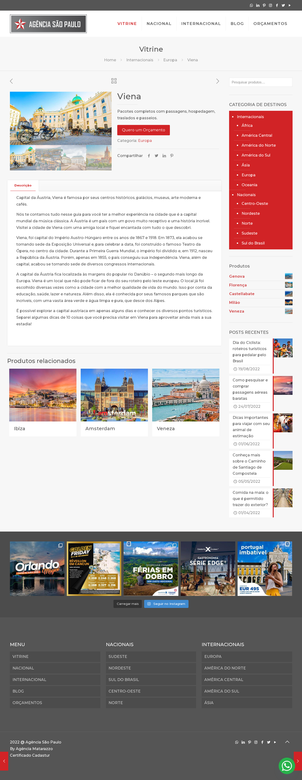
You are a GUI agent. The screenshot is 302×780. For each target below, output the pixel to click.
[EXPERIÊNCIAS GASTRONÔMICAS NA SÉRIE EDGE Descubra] (208, 568)
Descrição (23, 185)
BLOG (18, 691)
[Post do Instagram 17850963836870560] (94, 568)
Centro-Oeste (255, 203)
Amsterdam (100, 428)
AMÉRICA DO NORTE (225, 668)
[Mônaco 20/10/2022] (4, 761)
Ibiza (19, 428)
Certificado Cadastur (30, 755)
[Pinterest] (264, 5)
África (247, 125)
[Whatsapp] (287, 766)
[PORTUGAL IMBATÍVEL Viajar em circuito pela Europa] (265, 568)
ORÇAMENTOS (27, 703)
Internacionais (139, 60)
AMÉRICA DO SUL (221, 691)
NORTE (116, 703)
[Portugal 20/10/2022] (298, 761)
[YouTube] (289, 5)
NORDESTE (120, 668)
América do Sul (256, 155)
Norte (247, 223)
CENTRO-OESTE (125, 691)
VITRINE (21, 656)
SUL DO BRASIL (124, 679)
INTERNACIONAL (29, 679)
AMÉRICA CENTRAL (223, 679)
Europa (170, 60)
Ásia (246, 165)
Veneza (166, 428)
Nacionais (246, 195)
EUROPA (213, 656)
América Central (257, 135)
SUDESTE (118, 656)
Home (110, 60)
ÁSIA (209, 703)
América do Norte (259, 145)
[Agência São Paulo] (48, 24)
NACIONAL (23, 668)
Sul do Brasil (253, 243)
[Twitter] (283, 5)
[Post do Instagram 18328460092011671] (37, 568)
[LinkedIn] (257, 5)
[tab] (23, 185)
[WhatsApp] (251, 5)
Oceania (249, 185)
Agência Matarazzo (34, 749)
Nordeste (251, 213)
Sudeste (249, 233)
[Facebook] (276, 5)
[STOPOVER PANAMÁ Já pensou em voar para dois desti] (151, 568)
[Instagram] (270, 5)
